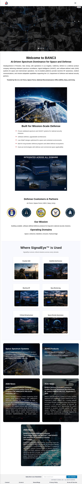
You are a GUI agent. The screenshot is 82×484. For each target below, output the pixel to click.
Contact (7, 482)
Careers (21, 482)
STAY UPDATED (72, 477)
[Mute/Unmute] (78, 21)
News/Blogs (36, 482)
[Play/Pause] (74, 21)
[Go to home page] (6, 3)
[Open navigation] (75, 3)
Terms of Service (72, 482)
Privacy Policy (53, 482)
